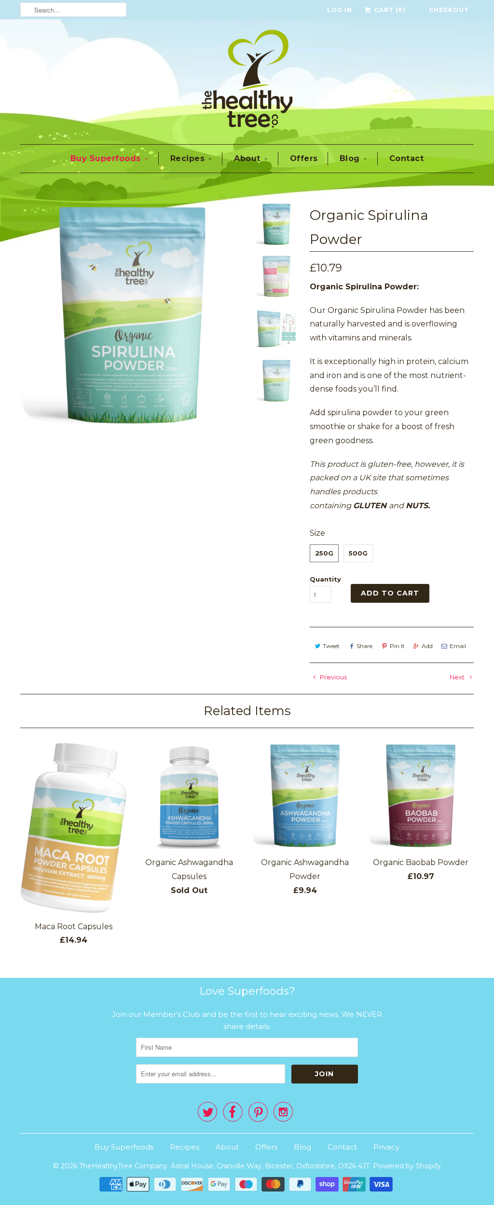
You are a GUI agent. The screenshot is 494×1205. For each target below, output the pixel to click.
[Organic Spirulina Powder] (132, 315)
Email (458, 646)
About (247, 158)
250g (324, 553)
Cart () (389, 10)
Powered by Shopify (407, 1166)
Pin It (397, 646)
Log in (339, 10)
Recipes (187, 158)
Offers (304, 158)
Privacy (386, 1146)
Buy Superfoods (105, 158)
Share (364, 646)
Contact (406, 158)
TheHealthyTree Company (123, 1166)
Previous (332, 677)
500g (358, 553)
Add (427, 646)
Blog (350, 158)
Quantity (325, 579)
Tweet (331, 646)
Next (458, 677)
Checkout (449, 10)
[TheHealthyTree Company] (247, 81)
